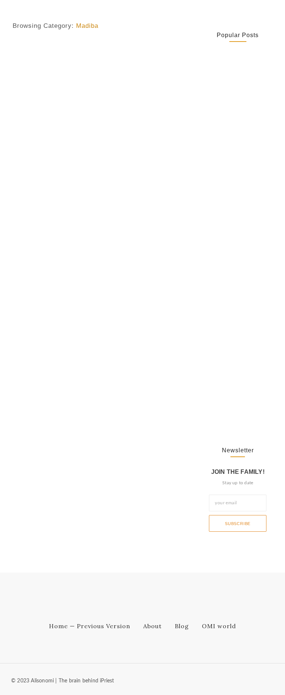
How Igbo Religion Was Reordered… (236, 257)
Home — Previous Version (89, 626)
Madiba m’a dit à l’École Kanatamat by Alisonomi (101, 68)
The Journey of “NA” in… (233, 407)
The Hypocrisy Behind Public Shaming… (235, 342)
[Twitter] (257, 679)
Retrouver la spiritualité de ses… (233, 97)
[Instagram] (270, 679)
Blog (182, 626)
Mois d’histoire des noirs (86, 49)
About (152, 626)
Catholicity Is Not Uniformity (229, 143)
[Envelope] (233, 679)
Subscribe (237, 523)
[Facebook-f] (246, 679)
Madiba (47, 49)
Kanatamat (24, 49)
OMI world (219, 626)
